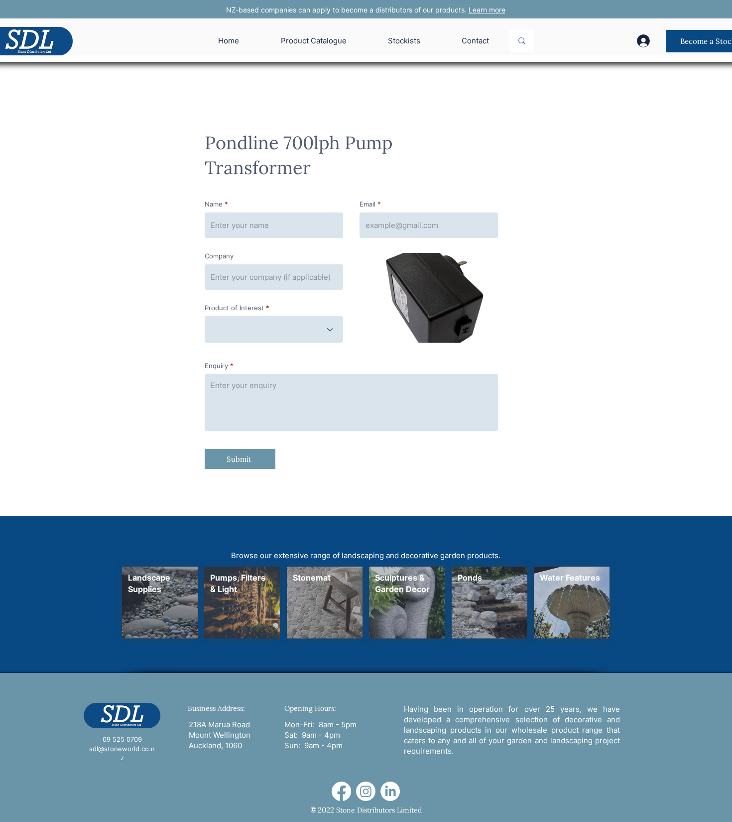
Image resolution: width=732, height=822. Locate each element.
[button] (429, 298)
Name (214, 204)
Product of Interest (234, 308)
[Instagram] (365, 791)
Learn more (487, 9)
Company (219, 256)
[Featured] (159, 602)
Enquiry (216, 366)
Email (367, 204)
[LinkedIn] (390, 791)
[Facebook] (341, 791)
